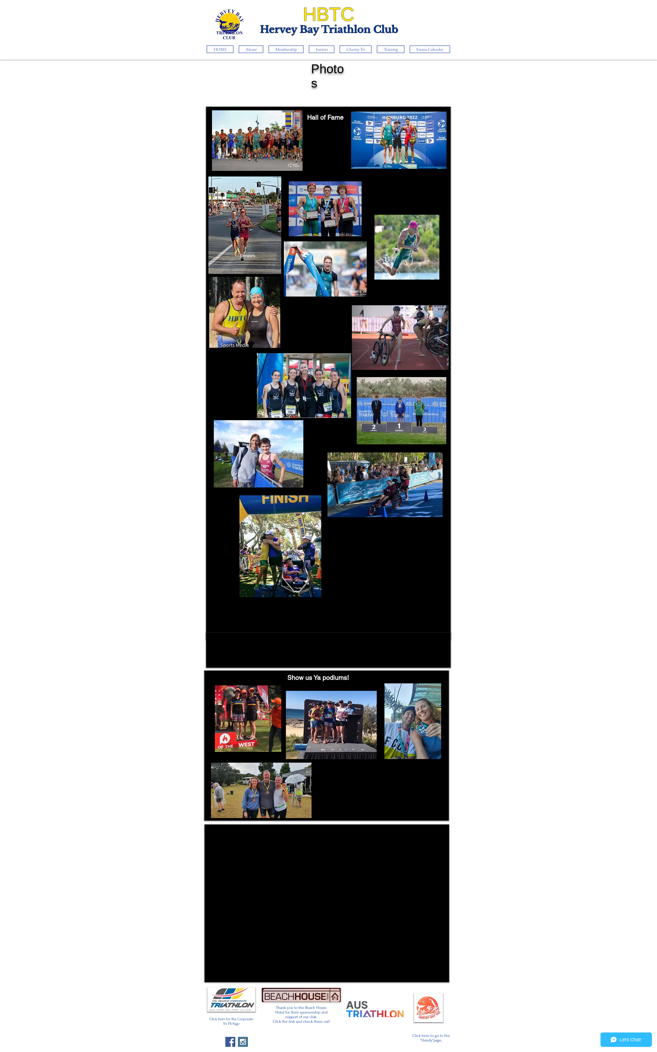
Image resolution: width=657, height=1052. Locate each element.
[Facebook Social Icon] (230, 1042)
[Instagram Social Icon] (243, 1042)
